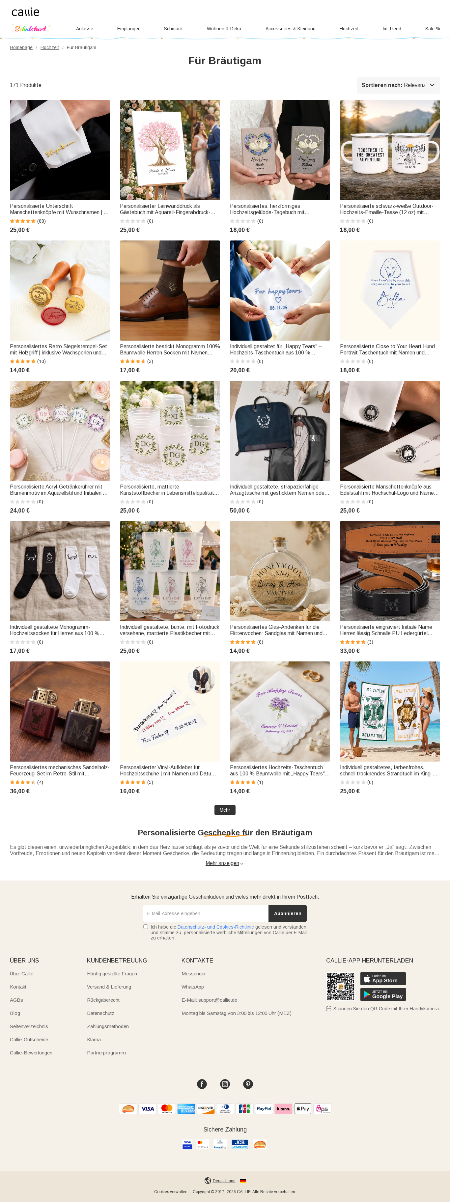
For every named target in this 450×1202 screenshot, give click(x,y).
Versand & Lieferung (109, 987)
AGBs (16, 1000)
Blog (15, 1013)
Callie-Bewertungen (31, 1052)
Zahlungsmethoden (108, 1026)
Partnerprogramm (106, 1052)
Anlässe (84, 28)
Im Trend (391, 28)
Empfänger (128, 28)
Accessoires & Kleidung (291, 28)
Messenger (194, 973)
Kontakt (18, 987)
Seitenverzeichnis (29, 1026)
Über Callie (21, 973)
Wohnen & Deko (224, 28)
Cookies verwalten (170, 1191)
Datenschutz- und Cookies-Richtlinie (216, 927)
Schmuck (173, 28)
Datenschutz (100, 1013)
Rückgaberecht (103, 1000)
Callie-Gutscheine (29, 1039)
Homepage (21, 47)
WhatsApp (193, 987)
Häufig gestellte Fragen (112, 973)
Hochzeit (349, 28)
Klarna (94, 1039)
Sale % (432, 28)
